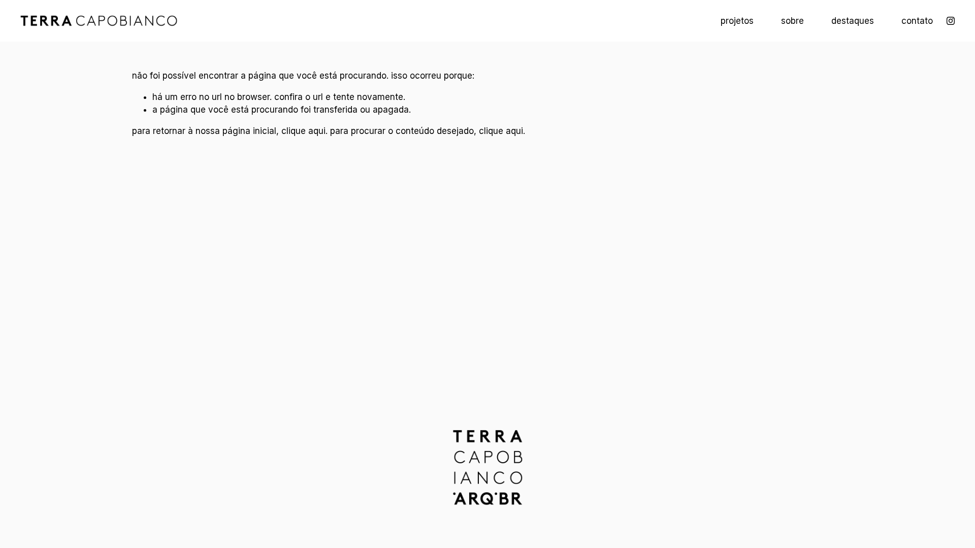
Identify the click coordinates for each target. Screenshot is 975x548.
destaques (852, 21)
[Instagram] (951, 21)
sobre (792, 21)
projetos (737, 21)
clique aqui (303, 131)
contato (917, 21)
